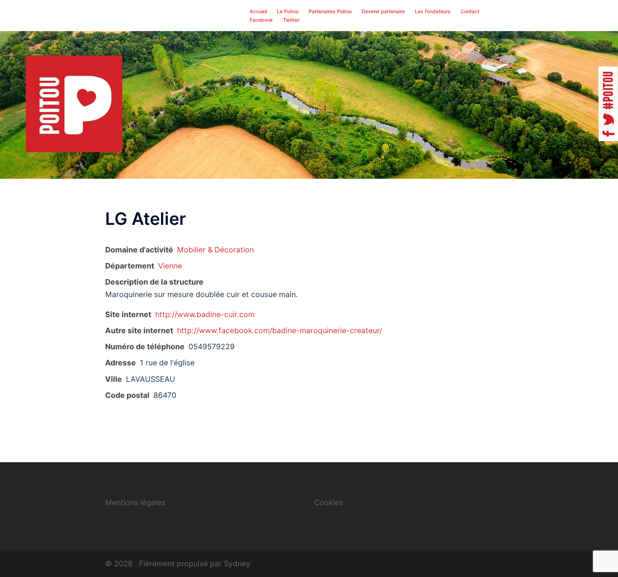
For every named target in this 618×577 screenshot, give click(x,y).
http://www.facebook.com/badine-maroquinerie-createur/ (279, 330)
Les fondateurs (433, 11)
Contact (470, 11)
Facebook (261, 20)
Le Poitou (288, 11)
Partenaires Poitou (330, 11)
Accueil (258, 11)
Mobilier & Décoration (215, 249)
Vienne (170, 265)
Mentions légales (135, 502)
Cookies (328, 502)
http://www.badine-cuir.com (205, 314)
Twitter (291, 20)
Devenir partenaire (383, 11)
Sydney (237, 563)
